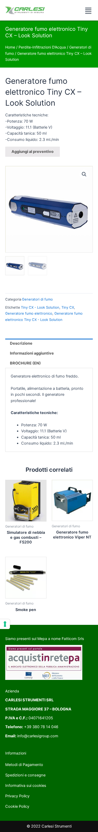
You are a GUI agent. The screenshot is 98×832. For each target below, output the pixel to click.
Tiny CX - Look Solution (40, 307)
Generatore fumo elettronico (28, 313)
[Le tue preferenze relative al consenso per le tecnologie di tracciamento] (5, 624)
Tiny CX (67, 307)
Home (10, 47)
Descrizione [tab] (21, 343)
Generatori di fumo (37, 299)
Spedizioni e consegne (25, 775)
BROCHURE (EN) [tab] (25, 363)
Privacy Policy (17, 796)
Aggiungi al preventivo (32, 151)
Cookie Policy (17, 806)
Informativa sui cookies (25, 785)
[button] (84, 174)
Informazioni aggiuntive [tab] (32, 353)
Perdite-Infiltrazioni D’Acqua (42, 47)
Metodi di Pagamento (24, 764)
